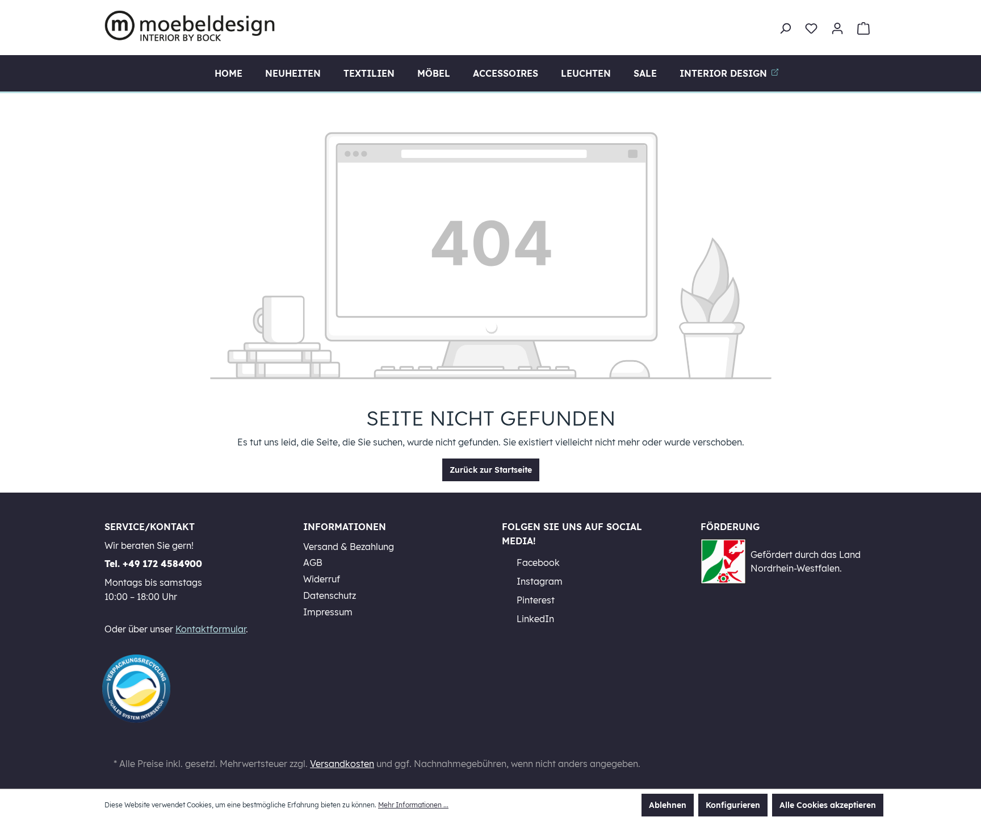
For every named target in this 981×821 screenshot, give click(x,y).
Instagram (538, 581)
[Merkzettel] (811, 28)
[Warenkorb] (863, 28)
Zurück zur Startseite (491, 470)
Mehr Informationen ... (413, 805)
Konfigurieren (733, 805)
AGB (312, 562)
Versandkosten (342, 763)
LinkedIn (534, 618)
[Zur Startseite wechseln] (189, 25)
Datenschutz (329, 595)
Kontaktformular (210, 629)
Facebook (537, 562)
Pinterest (534, 600)
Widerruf (321, 579)
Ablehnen (667, 805)
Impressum (328, 612)
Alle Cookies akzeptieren (827, 805)
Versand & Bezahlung (348, 546)
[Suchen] (785, 28)
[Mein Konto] (837, 28)
